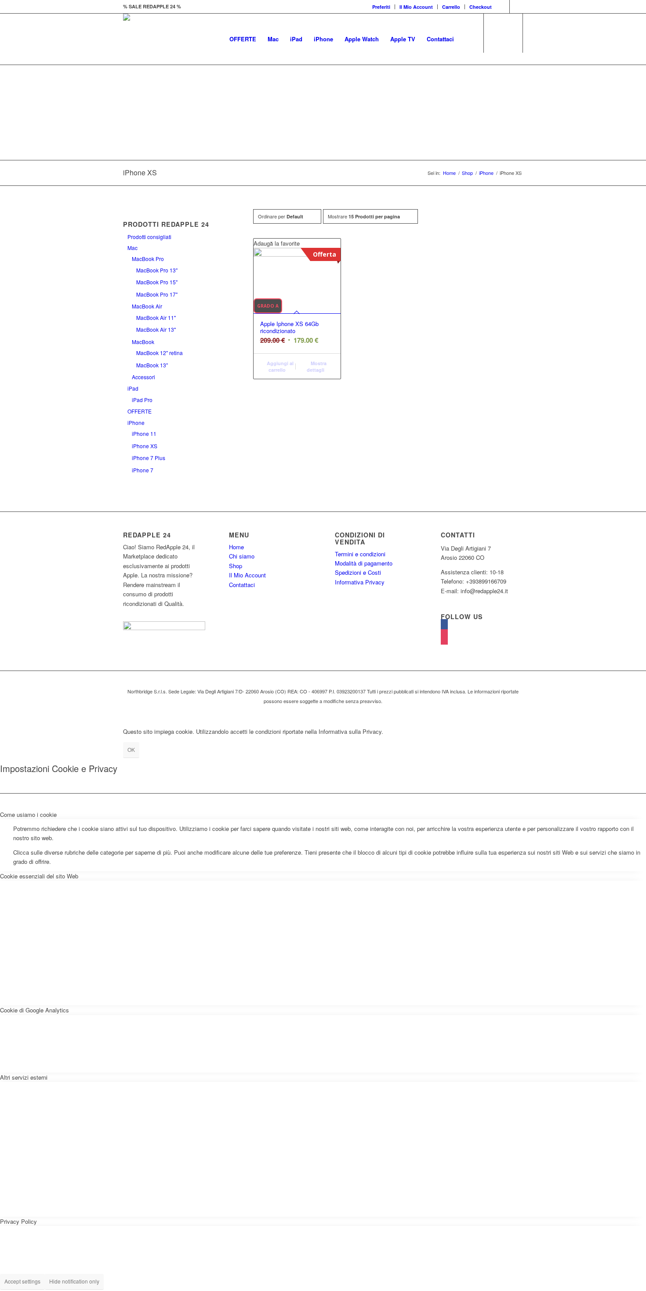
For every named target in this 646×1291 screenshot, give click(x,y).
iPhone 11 (144, 433)
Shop (467, 173)
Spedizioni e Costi (358, 572)
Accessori (143, 377)
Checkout (480, 7)
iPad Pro (142, 399)
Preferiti (381, 7)
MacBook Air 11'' (156, 317)
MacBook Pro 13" (157, 270)
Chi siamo (241, 556)
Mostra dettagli (317, 366)
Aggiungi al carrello (279, 366)
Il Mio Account (416, 7)
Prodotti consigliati (149, 236)
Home (449, 173)
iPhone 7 (142, 470)
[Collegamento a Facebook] (503, 6)
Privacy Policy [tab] (18, 1221)
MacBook (143, 341)
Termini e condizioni (360, 554)
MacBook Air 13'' (156, 329)
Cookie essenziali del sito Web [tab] (39, 876)
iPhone (486, 173)
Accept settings (22, 1281)
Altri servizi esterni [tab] (23, 1077)
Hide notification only (74, 1281)
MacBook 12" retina (159, 352)
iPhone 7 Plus (148, 457)
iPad (132, 388)
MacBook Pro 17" (157, 294)
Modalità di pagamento (363, 563)
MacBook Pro (148, 258)
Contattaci (242, 584)
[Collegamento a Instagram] (516, 6)
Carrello (451, 7)
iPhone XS (144, 446)
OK (131, 749)
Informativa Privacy (360, 582)
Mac (132, 247)
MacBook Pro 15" (157, 282)
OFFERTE (139, 411)
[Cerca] (468, 39)
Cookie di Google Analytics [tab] (34, 1010)
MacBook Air (147, 306)
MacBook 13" (152, 365)
